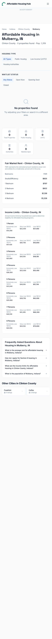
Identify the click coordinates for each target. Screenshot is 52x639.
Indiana (12, 29)
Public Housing (21, 59)
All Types (7, 59)
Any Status (7, 80)
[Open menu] (48, 4)
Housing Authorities (11, 64)
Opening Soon (34, 80)
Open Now (20, 80)
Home (4, 29)
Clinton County (24, 29)
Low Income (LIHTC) (38, 59)
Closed (6, 85)
